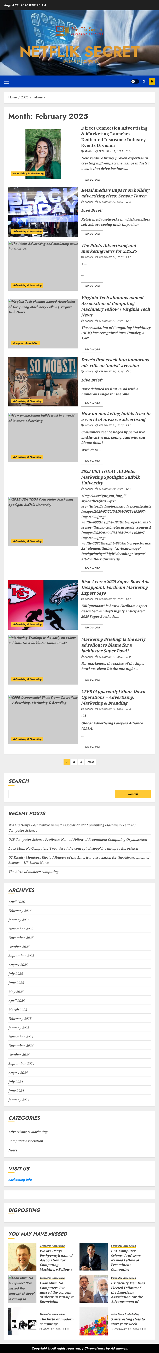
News (12, 1150)
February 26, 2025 (111, 257)
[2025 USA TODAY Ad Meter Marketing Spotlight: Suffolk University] (43, 521)
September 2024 (21, 1063)
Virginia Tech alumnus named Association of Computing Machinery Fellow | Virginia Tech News (115, 306)
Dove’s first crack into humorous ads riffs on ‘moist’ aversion (115, 362)
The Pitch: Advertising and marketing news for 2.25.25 (109, 248)
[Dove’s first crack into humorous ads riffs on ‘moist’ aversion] (43, 381)
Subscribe (152, 81)
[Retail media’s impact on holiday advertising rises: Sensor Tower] (43, 212)
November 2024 (20, 1045)
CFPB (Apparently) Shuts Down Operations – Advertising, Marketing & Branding (113, 697)
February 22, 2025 (111, 489)
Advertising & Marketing (28, 173)
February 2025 (19, 1018)
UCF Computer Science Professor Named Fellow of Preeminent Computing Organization (77, 839)
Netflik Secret (79, 51)
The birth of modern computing (33, 871)
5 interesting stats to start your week (128, 1321)
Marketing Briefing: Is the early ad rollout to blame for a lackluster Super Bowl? (113, 645)
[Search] (144, 82)
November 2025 (20, 937)
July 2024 (15, 1081)
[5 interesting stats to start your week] (94, 1321)
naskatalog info (20, 1179)
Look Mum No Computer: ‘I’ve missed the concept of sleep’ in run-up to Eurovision (73, 848)
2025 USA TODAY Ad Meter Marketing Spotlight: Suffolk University (110, 477)
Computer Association (25, 343)
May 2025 (15, 991)
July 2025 (15, 973)
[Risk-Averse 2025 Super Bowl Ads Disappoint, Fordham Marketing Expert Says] (43, 605)
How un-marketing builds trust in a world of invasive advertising (115, 416)
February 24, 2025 (111, 371)
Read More (92, 180)
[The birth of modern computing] (22, 1321)
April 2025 (16, 1000)
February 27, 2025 (111, 202)
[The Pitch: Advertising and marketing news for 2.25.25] (43, 266)
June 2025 (16, 982)
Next (90, 762)
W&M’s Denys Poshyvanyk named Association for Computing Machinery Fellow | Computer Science (56, 1262)
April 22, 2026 (52, 1329)
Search (18, 781)
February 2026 (19, 910)
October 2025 (18, 947)
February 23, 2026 (126, 1329)
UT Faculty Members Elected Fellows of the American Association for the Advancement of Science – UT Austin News (128, 1297)
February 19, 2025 (111, 657)
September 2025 (21, 955)
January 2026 (18, 919)
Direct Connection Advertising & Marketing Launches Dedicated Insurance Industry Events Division (114, 136)
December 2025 (20, 929)
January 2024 (18, 1099)
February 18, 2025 (111, 709)
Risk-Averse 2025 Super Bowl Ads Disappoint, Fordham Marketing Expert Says (115, 587)
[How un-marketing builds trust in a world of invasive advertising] (43, 437)
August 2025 (18, 964)
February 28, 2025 (111, 151)
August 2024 (18, 1072)
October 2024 (18, 1054)
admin (88, 151)
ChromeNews (94, 1348)
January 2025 (18, 1027)
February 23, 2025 (111, 425)
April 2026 (16, 902)
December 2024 (20, 1036)
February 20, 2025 (111, 599)
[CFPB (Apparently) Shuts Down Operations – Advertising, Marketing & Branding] (43, 719)
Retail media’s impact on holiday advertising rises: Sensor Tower (115, 193)
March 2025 (17, 1009)
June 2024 (16, 1090)
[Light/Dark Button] (135, 81)
